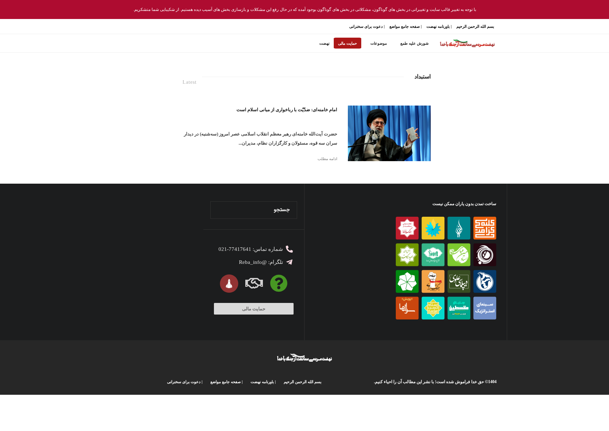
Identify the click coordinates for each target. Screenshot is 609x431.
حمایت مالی (347, 43)
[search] (218, 210)
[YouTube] (149, 26)
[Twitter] (165, 26)
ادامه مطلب (327, 159)
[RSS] (133, 26)
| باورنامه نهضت (438, 26)
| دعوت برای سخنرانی (367, 26)
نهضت (324, 43)
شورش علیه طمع (414, 43)
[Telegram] (141, 26)
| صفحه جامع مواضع (405, 26)
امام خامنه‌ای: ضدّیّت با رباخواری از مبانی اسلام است (286, 109)
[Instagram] (157, 26)
